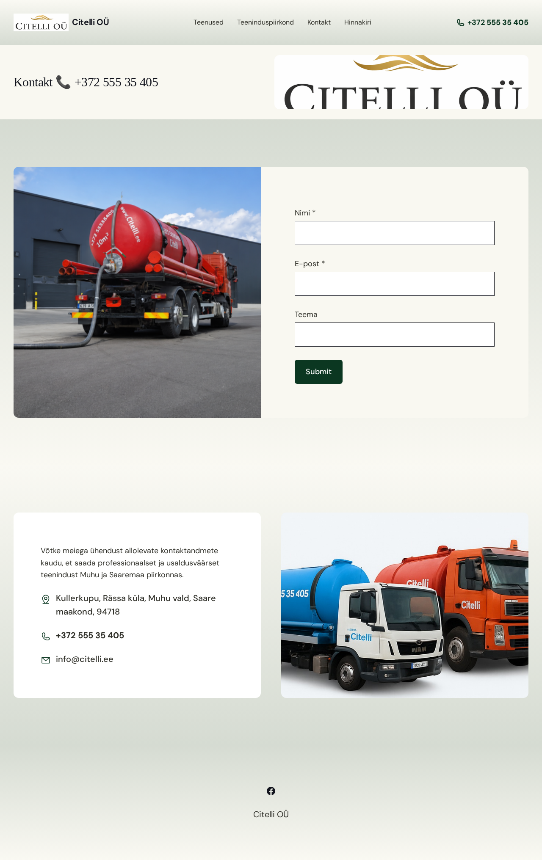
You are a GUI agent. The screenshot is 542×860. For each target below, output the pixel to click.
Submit (319, 372)
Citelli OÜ (90, 22)
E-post (310, 264)
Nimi (305, 213)
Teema (306, 314)
